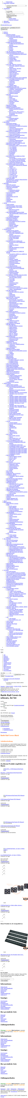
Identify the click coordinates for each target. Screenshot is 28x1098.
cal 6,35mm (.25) (13, 171)
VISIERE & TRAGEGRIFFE (13, 490)
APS (7, 617)
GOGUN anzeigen (13, 599)
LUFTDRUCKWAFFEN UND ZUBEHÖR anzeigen (16, 79)
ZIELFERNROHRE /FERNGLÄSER (15, 212)
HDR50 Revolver (10, 565)
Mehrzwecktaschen (13, 305)
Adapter (11, 477)
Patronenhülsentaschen (14, 306)
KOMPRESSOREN (11, 582)
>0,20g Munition (13, 149)
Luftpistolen (12, 81)
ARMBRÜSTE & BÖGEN (12, 86)
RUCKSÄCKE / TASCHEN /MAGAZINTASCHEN (13, 298)
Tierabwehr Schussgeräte (12, 187)
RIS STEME (9, 471)
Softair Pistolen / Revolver (15, 68)
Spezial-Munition (13, 150)
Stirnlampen (12, 258)
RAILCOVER (9, 472)
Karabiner (11, 285)
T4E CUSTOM (7, 538)
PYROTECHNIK (10, 178)
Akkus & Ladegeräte (14, 73)
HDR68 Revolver (10, 553)
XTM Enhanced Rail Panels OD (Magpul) (10, 825)
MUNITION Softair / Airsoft (12, 144)
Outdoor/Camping (10, 374)
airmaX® (8, 626)
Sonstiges (8, 200)
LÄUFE (8, 421)
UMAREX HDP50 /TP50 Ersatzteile (17, 397)
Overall (11, 515)
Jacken (10, 518)
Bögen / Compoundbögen (15, 90)
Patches (11, 352)
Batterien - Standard (13, 225)
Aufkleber (11, 353)
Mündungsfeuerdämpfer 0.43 (15, 549)
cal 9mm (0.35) (12, 174)
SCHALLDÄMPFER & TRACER (14, 440)
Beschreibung (6, 728)
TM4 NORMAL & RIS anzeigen (16, 546)
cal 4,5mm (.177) (13, 169)
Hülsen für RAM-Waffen (15, 130)
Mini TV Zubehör (13, 335)
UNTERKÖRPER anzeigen (15, 524)
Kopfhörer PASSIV (13, 362)
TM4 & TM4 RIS (13, 433)
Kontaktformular (4, 1003)
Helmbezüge (12, 294)
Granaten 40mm (13, 59)
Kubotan (8, 197)
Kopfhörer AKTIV (13, 361)
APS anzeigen (12, 618)
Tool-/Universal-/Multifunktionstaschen (18, 307)
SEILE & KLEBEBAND (12, 363)
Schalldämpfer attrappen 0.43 (15, 550)
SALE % (5, 32)
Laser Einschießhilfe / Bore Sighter (14, 207)
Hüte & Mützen (12, 507)
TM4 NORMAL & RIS (11, 545)
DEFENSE (6, 183)
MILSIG (11, 425)
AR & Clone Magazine (14, 439)
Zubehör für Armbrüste (14, 92)
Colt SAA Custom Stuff (11, 541)
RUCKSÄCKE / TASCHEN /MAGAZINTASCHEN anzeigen (17, 300)
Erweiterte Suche (9, 676)
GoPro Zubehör (12, 332)
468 (10, 429)
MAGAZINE (9, 434)
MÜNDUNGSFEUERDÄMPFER (14, 478)
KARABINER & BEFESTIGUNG (14, 367)
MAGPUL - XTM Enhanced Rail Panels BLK (11, 772)
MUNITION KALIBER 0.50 (13, 131)
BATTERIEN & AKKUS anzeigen (17, 221)
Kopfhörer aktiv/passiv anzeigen (16, 359)
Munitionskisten (12, 284)
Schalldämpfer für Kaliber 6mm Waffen (18, 448)
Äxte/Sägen (12, 102)
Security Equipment (10, 192)
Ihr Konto (3, 1016)
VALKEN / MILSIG (11, 608)
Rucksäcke (11, 309)
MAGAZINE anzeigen (14, 435)
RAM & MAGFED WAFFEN (13, 36)
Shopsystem (3, 1095)
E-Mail (7, 12)
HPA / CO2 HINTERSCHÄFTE (13, 576)
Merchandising (9, 356)
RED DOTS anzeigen (14, 209)
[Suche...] (17, 674)
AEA (10, 600)
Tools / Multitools (13, 100)
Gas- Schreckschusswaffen (7, 1005)
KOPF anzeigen (13, 506)
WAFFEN (5, 33)
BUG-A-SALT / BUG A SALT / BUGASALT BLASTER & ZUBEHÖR (16, 113)
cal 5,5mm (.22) (12, 170)
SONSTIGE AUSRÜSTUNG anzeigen (18, 288)
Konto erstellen (12, 18)
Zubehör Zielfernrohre (14, 216)
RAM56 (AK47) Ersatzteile (15, 417)
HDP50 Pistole (9, 563)
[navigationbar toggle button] (5, 28)
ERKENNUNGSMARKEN (12, 371)
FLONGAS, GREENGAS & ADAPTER (15, 575)
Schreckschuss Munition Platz (16, 162)
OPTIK (5, 203)
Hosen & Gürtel (12, 527)
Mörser (10, 62)
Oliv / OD (11, 460)
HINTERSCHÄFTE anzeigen (16, 484)
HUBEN (11, 601)
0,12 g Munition (13, 147)
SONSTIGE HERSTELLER (13, 644)
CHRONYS (9, 319)
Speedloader (12, 153)
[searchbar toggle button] (4, 29)
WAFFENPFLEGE (10, 336)
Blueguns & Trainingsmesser (12, 186)
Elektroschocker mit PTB (12, 196)
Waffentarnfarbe (13, 346)
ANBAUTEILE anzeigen (12, 384)
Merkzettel (6, 21)
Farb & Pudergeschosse (14, 133)
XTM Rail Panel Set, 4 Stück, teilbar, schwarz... (11, 905)
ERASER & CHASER (11, 640)
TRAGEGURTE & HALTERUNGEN (15, 488)
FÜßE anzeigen (12, 535)
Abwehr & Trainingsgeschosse (16, 128)
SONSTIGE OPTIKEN (11, 218)
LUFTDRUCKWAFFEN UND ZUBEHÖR (16, 77)
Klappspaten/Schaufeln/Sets (12, 365)
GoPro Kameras (13, 329)
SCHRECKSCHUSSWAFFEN (13, 42)
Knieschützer (12, 525)
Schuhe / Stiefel (12, 536)
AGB (8, 1089)
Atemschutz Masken (13, 245)
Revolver (11, 49)
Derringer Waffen (13, 119)
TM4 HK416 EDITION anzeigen (17, 557)
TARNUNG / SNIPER (11, 343)
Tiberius (11, 437)
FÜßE (7, 533)
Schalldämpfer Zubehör (14, 454)
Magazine (11, 84)
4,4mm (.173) (12, 167)
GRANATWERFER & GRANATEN (15, 52)
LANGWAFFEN (13, 39)
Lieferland (8, 5)
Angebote (3, 1020)
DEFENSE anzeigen (11, 184)
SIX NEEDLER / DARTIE (15, 602)
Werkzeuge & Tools (13, 339)
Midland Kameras (13, 328)
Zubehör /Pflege (13, 85)
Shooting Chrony (13, 322)
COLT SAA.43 (9, 621)
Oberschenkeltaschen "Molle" (16, 303)
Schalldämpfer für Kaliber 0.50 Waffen (18, 451)
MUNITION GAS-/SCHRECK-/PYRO (15, 156)
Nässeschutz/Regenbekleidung (16, 521)
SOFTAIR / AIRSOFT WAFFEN (14, 64)
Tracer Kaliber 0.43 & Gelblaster (16, 447)
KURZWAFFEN (13, 41)
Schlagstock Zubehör (14, 191)
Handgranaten (12, 58)
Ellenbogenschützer (13, 520)
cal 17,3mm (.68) (13, 177)
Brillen (10, 246)
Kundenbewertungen (8, 729)
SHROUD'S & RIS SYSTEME (16, 614)
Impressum (3, 1002)
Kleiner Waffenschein (5, 1007)
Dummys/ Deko (10, 354)
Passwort (8, 14)
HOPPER (8, 497)
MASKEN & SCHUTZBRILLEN (14, 241)
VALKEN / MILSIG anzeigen (16, 609)
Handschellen (9, 199)
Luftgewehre (12, 83)
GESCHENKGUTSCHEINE (13, 323)
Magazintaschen (13, 302)
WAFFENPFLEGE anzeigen (15, 337)
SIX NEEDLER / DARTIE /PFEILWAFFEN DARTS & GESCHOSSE (16, 180)
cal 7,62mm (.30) (13, 173)
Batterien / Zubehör (13, 259)
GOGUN (8, 597)
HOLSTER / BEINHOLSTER (13, 231)
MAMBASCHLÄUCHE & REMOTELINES (12, 580)
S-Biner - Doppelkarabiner (15, 289)
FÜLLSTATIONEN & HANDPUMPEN (15, 578)
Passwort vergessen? (14, 20)
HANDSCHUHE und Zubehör (13, 528)
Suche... (23, 674)
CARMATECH (12, 431)
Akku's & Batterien (13, 273)
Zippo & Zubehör (13, 265)
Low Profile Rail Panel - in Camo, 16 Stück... (11, 855)
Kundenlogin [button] (6, 8)
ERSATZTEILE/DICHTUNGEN (14, 386)
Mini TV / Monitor (13, 333)
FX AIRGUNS (12, 604)
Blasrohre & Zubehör (11, 105)
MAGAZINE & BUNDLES (15, 634)
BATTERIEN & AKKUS (12, 220)
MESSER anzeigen (13, 96)
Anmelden (8, 760)
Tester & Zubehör (13, 226)
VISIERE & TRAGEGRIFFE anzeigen (18, 491)
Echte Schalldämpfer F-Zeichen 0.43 (17, 548)
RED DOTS (9, 208)
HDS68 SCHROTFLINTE (12, 566)
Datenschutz (3, 991)
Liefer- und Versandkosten (7, 988)
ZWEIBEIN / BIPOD (11, 474)
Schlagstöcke (9, 188)
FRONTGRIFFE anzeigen (15, 456)
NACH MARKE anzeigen (12, 588)
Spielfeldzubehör (10, 341)
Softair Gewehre (13, 69)
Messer (10, 97)
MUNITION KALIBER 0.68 (13, 136)
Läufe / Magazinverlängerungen (16, 596)
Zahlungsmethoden (5, 1008)
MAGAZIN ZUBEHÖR (12, 480)
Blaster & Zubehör (13, 115)
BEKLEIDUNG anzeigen (12, 503)
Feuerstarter (12, 264)
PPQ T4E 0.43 (9, 554)
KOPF (7, 504)
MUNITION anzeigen (11, 123)
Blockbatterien (12, 224)
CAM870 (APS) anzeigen (15, 591)
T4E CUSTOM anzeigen (12, 540)
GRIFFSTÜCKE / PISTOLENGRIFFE (15, 495)
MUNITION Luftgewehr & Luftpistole (15, 164)
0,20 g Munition (13, 148)
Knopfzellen (12, 222)
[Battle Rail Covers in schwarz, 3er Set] (10, 691)
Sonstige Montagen (13, 468)
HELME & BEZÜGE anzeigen (16, 292)
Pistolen (11, 47)
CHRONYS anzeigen (14, 320)
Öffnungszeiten (4, 1021)
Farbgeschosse (12, 127)
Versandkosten (14, 1091)
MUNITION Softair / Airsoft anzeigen (18, 145)
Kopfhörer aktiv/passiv (11, 358)
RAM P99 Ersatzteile (14, 410)
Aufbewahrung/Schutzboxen (12, 373)
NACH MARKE (7, 587)
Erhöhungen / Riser (13, 464)
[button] (8, 3)
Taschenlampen (12, 256)
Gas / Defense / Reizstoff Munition (17, 160)
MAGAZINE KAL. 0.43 (15, 438)
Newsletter (3, 1006)
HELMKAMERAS (10, 324)
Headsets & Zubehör (14, 272)
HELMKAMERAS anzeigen (16, 326)
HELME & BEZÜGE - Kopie (16, 508)
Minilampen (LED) (13, 262)
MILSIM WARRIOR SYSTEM (16, 247)
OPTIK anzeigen (10, 204)
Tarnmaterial (12, 345)
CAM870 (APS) (10, 589)
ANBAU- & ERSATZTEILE (16, 612)
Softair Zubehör (12, 75)
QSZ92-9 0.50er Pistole (11, 623)
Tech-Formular (4, 1001)
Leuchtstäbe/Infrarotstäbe (15, 260)
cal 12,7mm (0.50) (13, 175)
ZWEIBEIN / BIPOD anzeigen (16, 476)
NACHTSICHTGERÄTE (12, 217)
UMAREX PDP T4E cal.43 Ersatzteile (18, 392)
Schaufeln (11, 103)
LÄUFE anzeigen (13, 422)
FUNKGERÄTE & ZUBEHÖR (13, 267)
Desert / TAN (12, 459)
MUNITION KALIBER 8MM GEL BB (15, 143)
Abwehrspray (9, 194)
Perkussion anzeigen (13, 118)
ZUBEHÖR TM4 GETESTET (13, 473)
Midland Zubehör (13, 331)
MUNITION (6, 122)
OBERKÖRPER (10, 512)
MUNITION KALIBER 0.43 (13, 124)
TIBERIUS (11, 430)
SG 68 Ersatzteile (13, 412)
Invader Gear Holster (14, 238)
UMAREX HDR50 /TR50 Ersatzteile (17, 399)
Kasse (2, 1017)
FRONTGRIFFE (10, 455)
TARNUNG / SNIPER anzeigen (16, 344)
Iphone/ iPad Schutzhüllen (12, 366)
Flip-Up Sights (12, 493)
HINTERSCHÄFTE (11, 482)
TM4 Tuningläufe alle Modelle (16, 552)
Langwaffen (12, 280)
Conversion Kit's (10, 494)
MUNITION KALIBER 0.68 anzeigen (18, 137)
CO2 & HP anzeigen (11, 571)
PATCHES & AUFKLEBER (13, 349)
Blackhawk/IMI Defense (14, 235)
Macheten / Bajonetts (14, 101)
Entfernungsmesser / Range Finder (14, 205)
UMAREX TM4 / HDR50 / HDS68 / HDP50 (16, 606)
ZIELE (5, 501)
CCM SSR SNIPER (11, 642)
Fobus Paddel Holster (14, 237)
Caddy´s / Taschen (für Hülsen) (16, 592)
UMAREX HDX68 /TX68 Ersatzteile (18, 401)
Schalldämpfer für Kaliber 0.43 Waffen (18, 450)
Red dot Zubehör (13, 211)
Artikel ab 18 (4, 994)
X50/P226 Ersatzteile (14, 409)
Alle (4, 655)
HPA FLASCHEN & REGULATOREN (15, 572)
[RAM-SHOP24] (6, 25)
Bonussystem (9, 1)
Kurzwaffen (12, 278)
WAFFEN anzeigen (10, 34)
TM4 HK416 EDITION (11, 555)
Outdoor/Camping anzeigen (15, 375)
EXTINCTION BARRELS (15, 423)
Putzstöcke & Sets (13, 340)
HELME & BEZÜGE (11, 290)
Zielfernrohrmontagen (14, 465)
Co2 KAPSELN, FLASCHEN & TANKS (16, 574)
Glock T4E (8, 542)
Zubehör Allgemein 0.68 (11, 498)
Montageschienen (13, 467)
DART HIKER (12, 605)
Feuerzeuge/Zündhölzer (14, 263)
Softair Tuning (12, 76)
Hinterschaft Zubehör (14, 486)
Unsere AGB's (4, 989)
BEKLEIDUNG (7, 502)
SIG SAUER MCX (10, 643)
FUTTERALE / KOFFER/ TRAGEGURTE (16, 275)
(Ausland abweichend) (19, 705)
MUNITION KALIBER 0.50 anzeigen (18, 132)
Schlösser (11, 281)
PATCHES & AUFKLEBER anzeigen (18, 350)
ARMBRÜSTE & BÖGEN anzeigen (17, 88)
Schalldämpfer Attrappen (14, 71)
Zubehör (11, 50)
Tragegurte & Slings (13, 282)
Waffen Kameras (13, 327)
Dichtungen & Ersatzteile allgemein (17, 390)
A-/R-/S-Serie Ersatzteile (14, 420)
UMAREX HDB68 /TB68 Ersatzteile (17, 396)
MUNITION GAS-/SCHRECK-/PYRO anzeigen (17, 158)
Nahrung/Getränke (10, 348)
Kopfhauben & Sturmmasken (15, 511)
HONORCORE (13, 427)
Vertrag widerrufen (5, 1022)
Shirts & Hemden (13, 516)
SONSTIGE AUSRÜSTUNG (13, 286)
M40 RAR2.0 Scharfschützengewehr (14, 544)
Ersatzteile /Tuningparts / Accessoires (17, 593)
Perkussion (8, 117)
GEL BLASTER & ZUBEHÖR (13, 51)
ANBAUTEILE (7, 383)
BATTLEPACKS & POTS (15, 141)
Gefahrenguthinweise (5, 993)
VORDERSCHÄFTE (11, 481)
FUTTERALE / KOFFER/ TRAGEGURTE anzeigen (15, 277)
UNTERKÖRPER (10, 523)
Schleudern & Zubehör (11, 106)
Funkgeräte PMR (13, 271)
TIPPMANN (12, 426)
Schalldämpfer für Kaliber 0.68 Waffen (18, 452)
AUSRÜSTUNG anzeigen (12, 230)
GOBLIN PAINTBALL (12, 638)
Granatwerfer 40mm (13, 56)
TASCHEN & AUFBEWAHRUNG (14, 584)
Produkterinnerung (5, 778)
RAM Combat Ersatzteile (15, 413)
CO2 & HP (6, 570)
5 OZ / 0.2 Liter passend (14, 485)
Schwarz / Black (13, 457)
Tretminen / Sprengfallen (14, 60)
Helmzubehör (12, 295)
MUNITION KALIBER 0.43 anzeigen (18, 126)
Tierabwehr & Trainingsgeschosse (17, 135)
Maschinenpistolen (13, 46)
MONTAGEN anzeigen (14, 463)
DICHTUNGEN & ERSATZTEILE (14, 583)
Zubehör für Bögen (13, 93)
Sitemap (2, 992)
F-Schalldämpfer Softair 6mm (16, 444)
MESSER (8, 94)
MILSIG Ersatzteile (13, 391)
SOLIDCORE (9, 622)
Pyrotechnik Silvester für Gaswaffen (17, 161)
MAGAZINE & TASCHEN (15, 610)
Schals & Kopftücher (14, 510)
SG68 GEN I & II (10, 567)
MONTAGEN (9, 461)
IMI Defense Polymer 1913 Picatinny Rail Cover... (12, 954)
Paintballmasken (13, 248)
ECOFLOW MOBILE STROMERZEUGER (14, 377)
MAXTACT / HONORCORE (13, 629)
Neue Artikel (3, 1019)
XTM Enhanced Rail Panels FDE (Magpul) (10, 799)
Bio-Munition (12, 152)
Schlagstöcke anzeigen (14, 190)
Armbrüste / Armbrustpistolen (16, 89)
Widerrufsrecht (4, 987)
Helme (10, 293)
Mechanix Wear (12, 532)
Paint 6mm (11, 154)
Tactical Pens (12, 98)
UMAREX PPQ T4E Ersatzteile (16, 405)
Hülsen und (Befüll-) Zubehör (16, 595)
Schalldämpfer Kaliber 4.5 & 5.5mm (17, 446)
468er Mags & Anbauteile (12, 489)
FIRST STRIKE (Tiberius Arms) (13, 636)
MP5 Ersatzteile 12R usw (15, 418)
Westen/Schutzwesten (14, 519)
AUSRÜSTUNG (7, 229)
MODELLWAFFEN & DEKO (13, 107)
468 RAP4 (8, 625)
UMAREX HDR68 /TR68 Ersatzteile (17, 400)
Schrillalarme (9, 195)
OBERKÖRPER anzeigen (15, 514)
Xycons (2, 1096)
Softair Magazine (13, 72)
